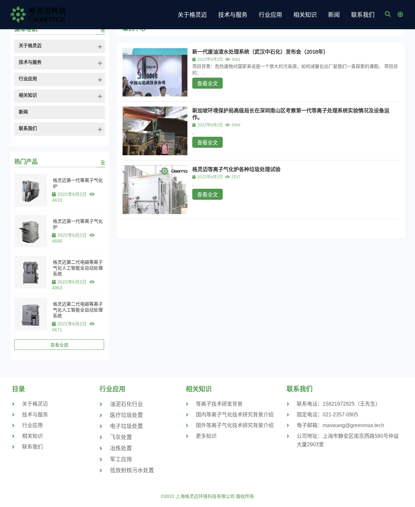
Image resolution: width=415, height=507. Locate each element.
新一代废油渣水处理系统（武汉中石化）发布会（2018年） (260, 51)
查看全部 (59, 345)
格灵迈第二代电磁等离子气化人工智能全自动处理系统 (78, 268)
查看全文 (207, 83)
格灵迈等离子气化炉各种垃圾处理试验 (236, 169)
